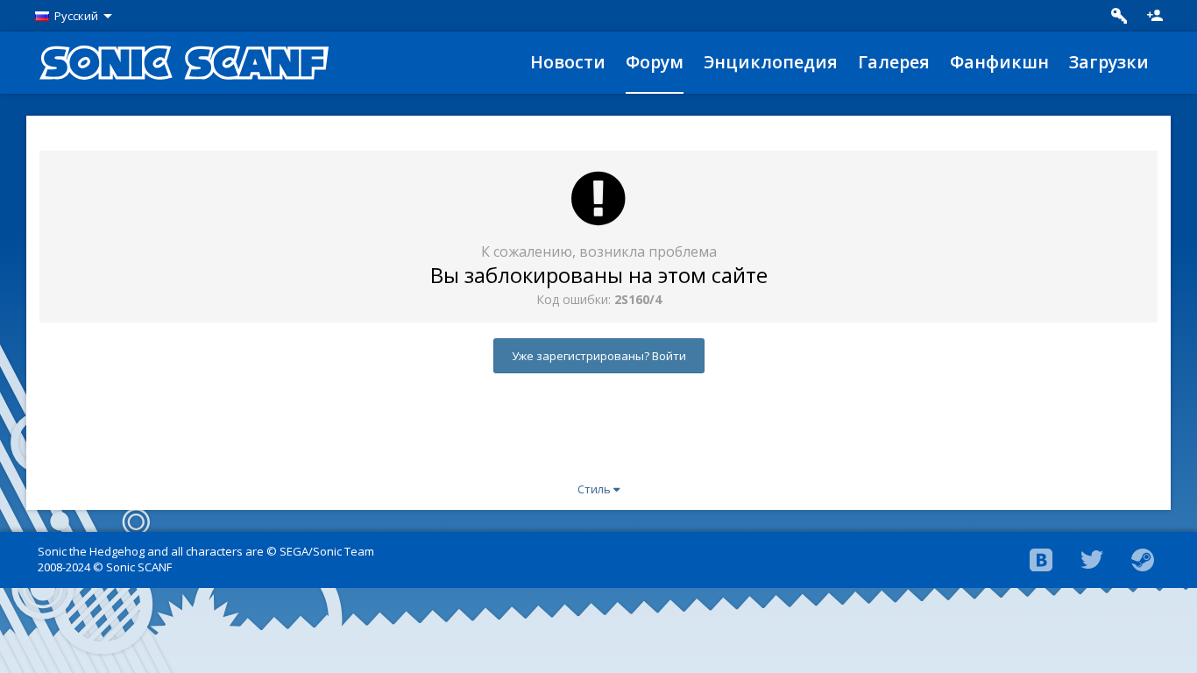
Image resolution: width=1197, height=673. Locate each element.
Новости (568, 62)
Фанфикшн (999, 62)
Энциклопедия (771, 62)
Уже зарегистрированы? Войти (599, 356)
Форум (654, 62)
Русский (76, 16)
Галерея (894, 62)
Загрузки (1109, 62)
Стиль (595, 489)
